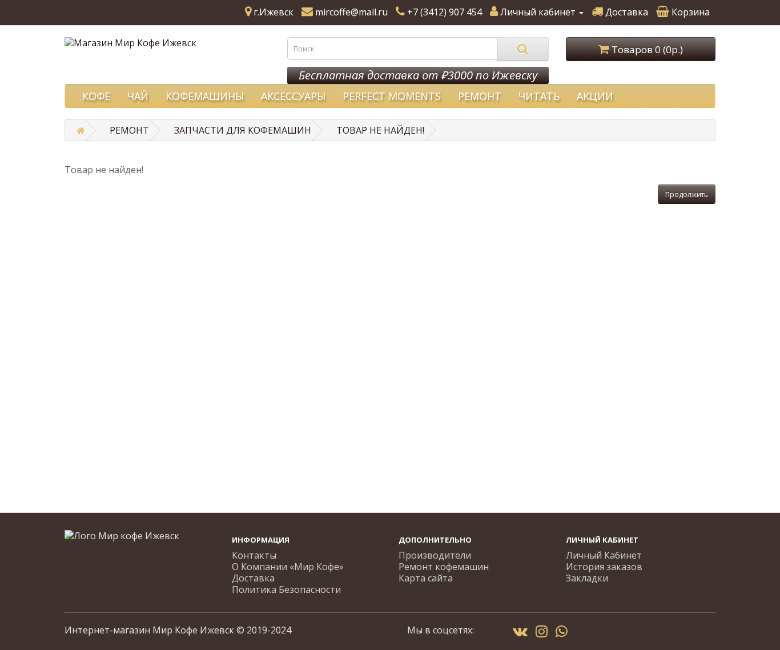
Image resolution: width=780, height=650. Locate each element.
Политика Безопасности (286, 589)
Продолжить (686, 194)
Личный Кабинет (604, 555)
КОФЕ (96, 96)
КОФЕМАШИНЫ (205, 96)
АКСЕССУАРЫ (293, 96)
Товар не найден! (380, 130)
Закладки (587, 578)
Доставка (253, 578)
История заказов (604, 566)
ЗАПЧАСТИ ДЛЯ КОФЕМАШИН (242, 130)
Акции (595, 96)
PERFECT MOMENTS (392, 96)
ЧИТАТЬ (539, 96)
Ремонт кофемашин (444, 566)
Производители (435, 555)
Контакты (254, 555)
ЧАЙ (137, 96)
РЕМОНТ (479, 96)
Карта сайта (426, 578)
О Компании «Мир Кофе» (288, 566)
